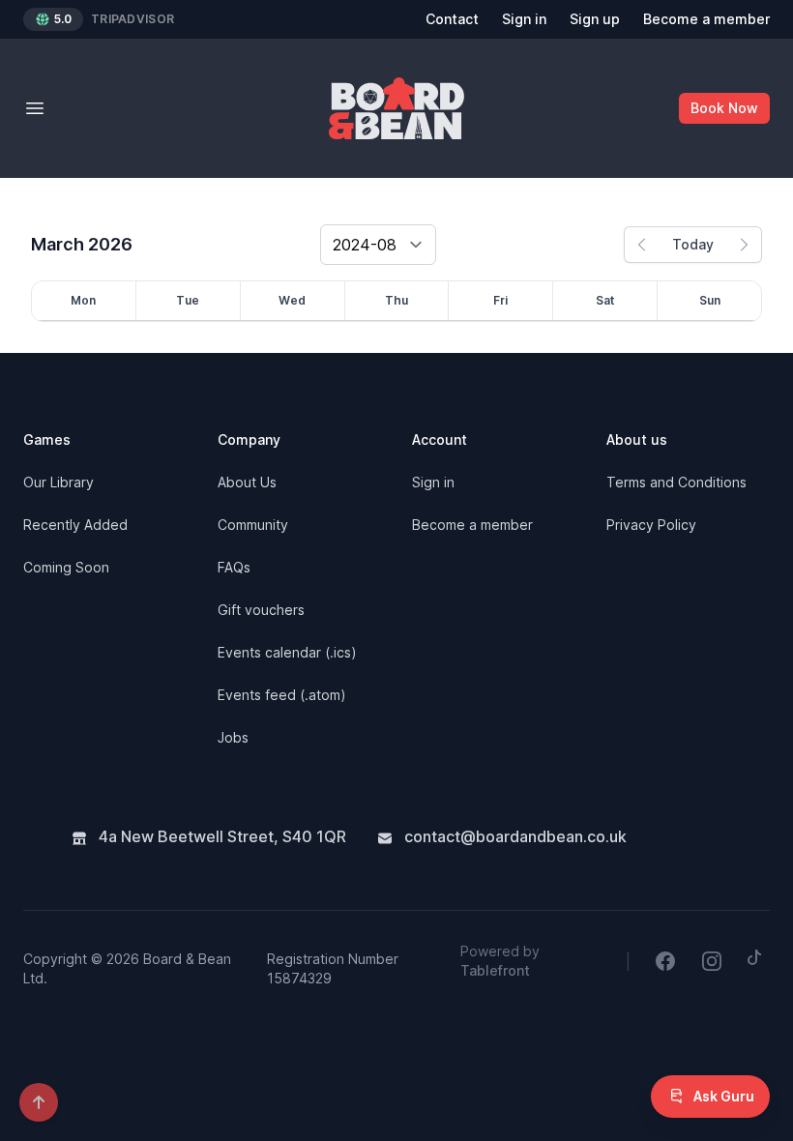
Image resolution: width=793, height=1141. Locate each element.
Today (693, 244)
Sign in (524, 19)
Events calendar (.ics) (287, 652)
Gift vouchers (261, 609)
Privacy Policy (651, 524)
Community (253, 524)
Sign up (595, 19)
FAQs (234, 567)
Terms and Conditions (676, 482)
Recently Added (75, 524)
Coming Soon (66, 567)
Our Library (58, 482)
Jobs (233, 737)
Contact (452, 19)
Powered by (500, 961)
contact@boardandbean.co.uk (513, 836)
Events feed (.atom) (282, 695)
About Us (247, 482)
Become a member (706, 19)
